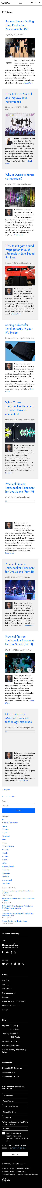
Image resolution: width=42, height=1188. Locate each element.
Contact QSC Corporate (12, 1068)
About (5, 974)
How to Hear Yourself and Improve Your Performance (18, 98)
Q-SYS (3, 941)
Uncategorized (7, 880)
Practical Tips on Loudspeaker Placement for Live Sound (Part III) (19, 568)
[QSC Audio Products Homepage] (6, 2)
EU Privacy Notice (8, 1171)
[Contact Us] (39, 3)
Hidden (4, 843)
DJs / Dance (6, 833)
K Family (4, 853)
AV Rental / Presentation (10, 823)
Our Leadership (9, 993)
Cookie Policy (21, 1171)
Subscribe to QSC (8, 797)
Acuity (5, 1010)
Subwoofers (6, 873)
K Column (5, 850)
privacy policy (19, 1148)
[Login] (32, 3)
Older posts (6, 790)
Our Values (7, 988)
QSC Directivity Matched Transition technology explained (18, 718)
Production (5, 870)
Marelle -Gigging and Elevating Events (14, 921)
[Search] (35, 3)
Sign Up (15, 1154)
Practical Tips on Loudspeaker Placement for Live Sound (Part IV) (19, 487)
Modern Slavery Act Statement (28, 1174)
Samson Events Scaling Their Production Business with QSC (19, 25)
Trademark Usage (8, 1168)
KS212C (4, 860)
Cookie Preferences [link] (8, 1174)
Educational (6, 836)
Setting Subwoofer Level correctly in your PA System (18, 328)
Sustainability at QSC (11, 1005)
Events (4, 840)
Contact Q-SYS (8, 1072)
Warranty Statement (10, 1045)
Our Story (6, 980)
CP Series (5, 829)
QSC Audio (5, 960)
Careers (5, 997)
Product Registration (11, 1041)
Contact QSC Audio (10, 1076)
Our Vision (6, 984)
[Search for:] (18, 806)
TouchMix (5, 877)
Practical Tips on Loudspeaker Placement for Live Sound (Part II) (19, 640)
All (3, 819)
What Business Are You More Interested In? (15, 1123)
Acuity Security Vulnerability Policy (14, 1051)
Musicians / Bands (8, 867)
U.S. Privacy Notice (23, 1168)
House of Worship (8, 846)
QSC (22, 35)
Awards (4, 826)
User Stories (6, 883)
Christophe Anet (25, 184)
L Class (4, 863)
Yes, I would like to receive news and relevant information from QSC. (17, 1137)
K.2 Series (5, 856)
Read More (28, 83)
